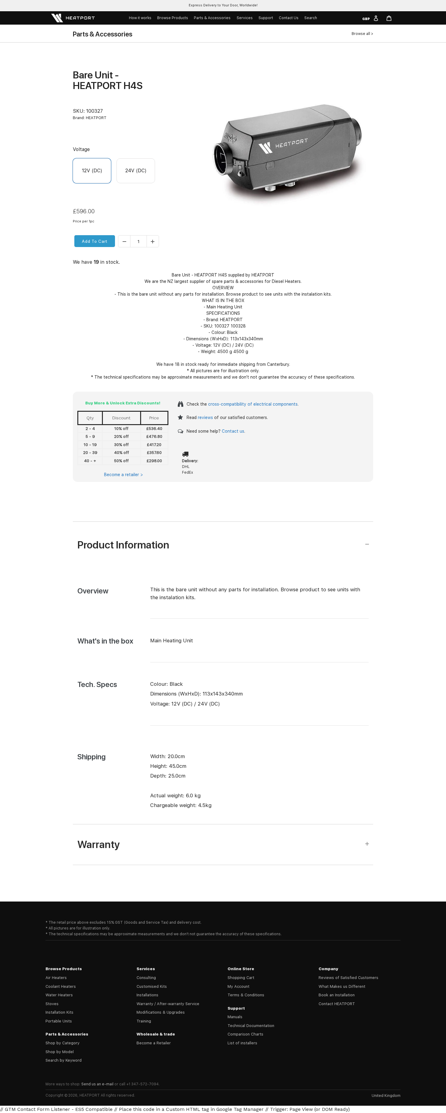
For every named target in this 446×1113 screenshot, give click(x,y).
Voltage (81, 149)
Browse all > (362, 34)
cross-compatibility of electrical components (253, 404)
